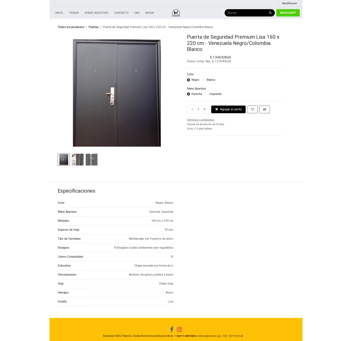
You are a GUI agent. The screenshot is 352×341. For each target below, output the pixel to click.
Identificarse (289, 3)
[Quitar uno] (191, 109)
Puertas (94, 27)
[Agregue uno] (205, 109)
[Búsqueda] (270, 13)
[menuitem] (59, 12)
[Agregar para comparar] (264, 109)
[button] (64, 93)
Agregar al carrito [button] (230, 109)
